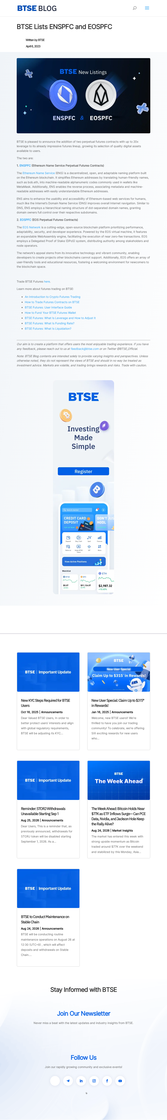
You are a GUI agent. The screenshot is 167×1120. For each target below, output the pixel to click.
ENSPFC (25, 165)
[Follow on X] (55, 1081)
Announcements (52, 712)
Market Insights (122, 830)
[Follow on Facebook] (107, 1081)
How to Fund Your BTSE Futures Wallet (50, 312)
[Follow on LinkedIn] (81, 1081)
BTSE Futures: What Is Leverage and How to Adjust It (60, 318)
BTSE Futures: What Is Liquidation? (48, 328)
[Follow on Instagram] (94, 1081)
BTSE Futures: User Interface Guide (48, 307)
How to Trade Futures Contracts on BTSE (52, 302)
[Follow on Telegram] (68, 1081)
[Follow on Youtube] (120, 1081)
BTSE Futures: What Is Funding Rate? (49, 323)
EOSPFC (25, 219)
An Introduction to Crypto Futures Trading (52, 296)
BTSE (41, 40)
